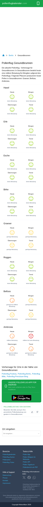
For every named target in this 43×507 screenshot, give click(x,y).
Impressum (6, 483)
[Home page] (3, 55)
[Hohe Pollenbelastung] (37, 412)
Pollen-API (26, 462)
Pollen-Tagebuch (29, 464)
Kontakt (5, 480)
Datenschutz (7, 475)
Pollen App (26, 454)
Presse (5, 478)
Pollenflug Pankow (9, 374)
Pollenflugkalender (9, 454)
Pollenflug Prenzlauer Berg (17, 376)
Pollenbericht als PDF (30, 467)
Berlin (11, 55)
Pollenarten (7, 460)
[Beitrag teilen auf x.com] (24, 477)
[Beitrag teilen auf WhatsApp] (34, 477)
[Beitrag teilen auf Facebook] (29, 477)
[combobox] (3, 433)
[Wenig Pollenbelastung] (32, 412)
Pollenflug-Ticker (8, 462)
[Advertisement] (21, 29)
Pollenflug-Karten (9, 457)
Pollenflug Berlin (24, 374)
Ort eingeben (8, 429)
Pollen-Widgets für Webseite (29, 458)
